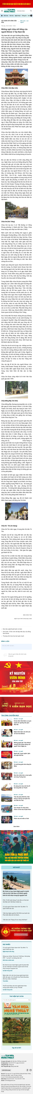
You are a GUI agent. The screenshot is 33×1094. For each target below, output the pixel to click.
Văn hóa (11, 15)
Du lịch (29, 15)
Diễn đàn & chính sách (8, 960)
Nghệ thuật (18, 15)
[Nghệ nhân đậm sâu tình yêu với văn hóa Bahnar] (6, 733)
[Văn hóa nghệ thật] (7, 1058)
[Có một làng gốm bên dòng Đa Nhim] (6, 765)
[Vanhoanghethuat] (1, 15)
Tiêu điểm (5, 981)
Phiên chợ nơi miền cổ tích (21, 818)
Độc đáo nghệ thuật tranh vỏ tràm (12, 629)
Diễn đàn (6, 15)
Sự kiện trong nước (7, 970)
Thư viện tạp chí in (16, 996)
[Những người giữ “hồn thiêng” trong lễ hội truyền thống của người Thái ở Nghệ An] (6, 743)
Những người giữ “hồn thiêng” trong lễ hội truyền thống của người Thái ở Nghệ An (22, 744)
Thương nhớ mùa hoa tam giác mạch (13, 636)
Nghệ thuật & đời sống (8, 951)
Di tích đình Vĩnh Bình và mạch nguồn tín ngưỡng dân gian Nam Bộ (22, 722)
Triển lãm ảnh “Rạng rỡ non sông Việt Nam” (15, 919)
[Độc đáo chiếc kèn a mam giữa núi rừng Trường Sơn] (6, 776)
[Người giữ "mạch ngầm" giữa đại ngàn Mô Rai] (6, 754)
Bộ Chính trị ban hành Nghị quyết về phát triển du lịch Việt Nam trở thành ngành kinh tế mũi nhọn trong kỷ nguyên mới (16, 893)
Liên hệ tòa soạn (6, 1070)
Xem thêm (16, 826)
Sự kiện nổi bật (21, 11)
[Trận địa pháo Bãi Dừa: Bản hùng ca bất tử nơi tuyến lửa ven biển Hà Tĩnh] (6, 798)
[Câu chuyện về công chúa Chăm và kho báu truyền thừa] (6, 809)
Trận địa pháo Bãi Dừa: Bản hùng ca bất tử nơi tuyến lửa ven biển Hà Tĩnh (22, 798)
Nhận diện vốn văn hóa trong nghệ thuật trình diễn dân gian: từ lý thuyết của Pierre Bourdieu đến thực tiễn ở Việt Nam (16, 977)
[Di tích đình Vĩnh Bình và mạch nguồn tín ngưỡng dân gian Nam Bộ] (6, 722)
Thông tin (24, 15)
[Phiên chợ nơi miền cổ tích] (6, 819)
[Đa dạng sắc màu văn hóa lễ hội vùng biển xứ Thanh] (6, 787)
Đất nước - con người (24, 21)
